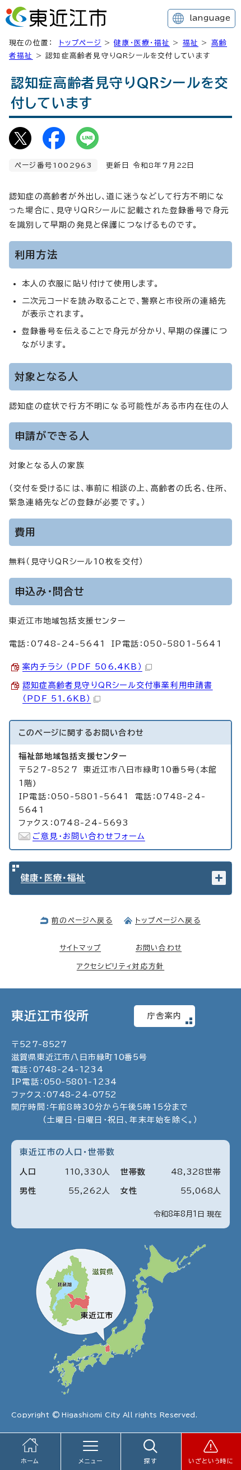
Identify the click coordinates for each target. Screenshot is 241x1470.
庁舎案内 (164, 1016)
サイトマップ (80, 947)
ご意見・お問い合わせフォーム (89, 836)
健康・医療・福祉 (142, 42)
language (209, 18)
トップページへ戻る (168, 920)
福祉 (190, 42)
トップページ (80, 42)
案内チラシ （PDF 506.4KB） (82, 667)
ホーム (30, 1461)
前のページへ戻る (82, 920)
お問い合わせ (159, 947)
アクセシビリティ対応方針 (120, 966)
